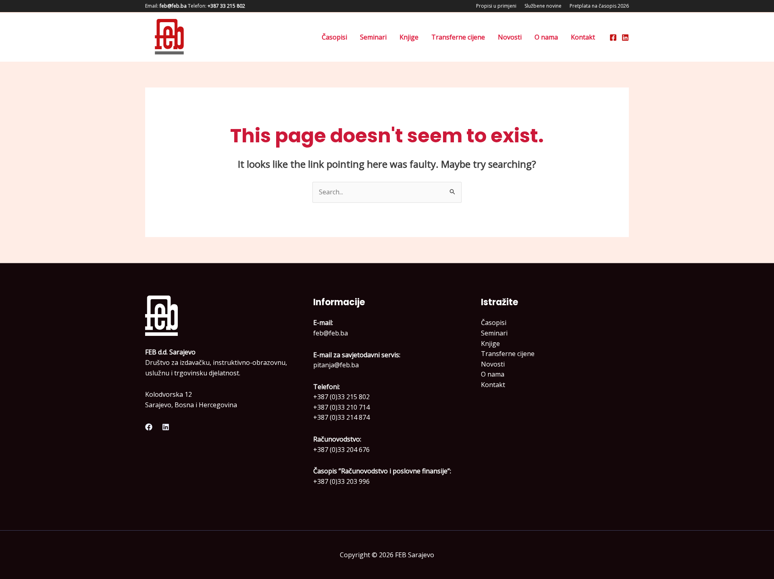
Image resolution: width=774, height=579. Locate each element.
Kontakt (583, 37)
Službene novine (543, 5)
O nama (546, 37)
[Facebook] (613, 37)
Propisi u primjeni (496, 5)
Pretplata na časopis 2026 (599, 5)
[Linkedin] (625, 37)
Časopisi (334, 37)
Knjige (408, 37)
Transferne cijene (458, 37)
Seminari (373, 37)
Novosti (510, 37)
